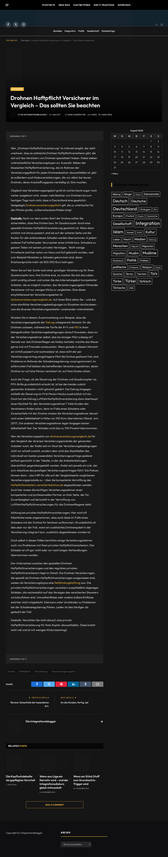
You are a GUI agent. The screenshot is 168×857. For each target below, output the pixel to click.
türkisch (145, 281)
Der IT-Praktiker (104, 5)
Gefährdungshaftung (67, 582)
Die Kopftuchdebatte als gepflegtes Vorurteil (20, 778)
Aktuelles (57, 30)
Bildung (116, 194)
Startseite (48, 5)
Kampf (130, 232)
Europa (118, 216)
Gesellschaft (93, 30)
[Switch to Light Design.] (156, 24)
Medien (140, 239)
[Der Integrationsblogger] (84, 24)
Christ (138, 194)
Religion (147, 267)
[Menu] (7, 5)
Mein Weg (64, 5)
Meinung (152, 239)
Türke (117, 281)
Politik (81, 30)
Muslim (134, 253)
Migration (119, 253)
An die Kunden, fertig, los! (74, 702)
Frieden (141, 216)
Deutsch (120, 200)
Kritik (139, 232)
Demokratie (151, 194)
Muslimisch (118, 260)
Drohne (11, 671)
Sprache (117, 274)
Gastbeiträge (81, 5)
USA (131, 287)
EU (155, 209)
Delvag (50, 322)
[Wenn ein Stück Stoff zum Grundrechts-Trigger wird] (88, 763)
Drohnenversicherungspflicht (43, 205)
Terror (129, 274)
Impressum (124, 5)
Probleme (134, 267)
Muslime (150, 252)
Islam (118, 231)
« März (114, 173)
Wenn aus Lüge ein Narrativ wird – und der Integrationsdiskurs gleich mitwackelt (54, 782)
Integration (70, 30)
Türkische (119, 288)
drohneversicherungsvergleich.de (31, 299)
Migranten (147, 246)
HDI (76, 327)
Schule (158, 267)
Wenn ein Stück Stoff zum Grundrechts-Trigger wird (86, 780)
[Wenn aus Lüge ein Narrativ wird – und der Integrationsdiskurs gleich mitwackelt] (55, 763)
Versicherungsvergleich (63, 671)
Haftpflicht (24, 671)
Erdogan (145, 209)
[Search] (161, 24)
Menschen (120, 246)
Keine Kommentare (77, 115)
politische (119, 267)
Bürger (128, 194)
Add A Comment (54, 804)
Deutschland (125, 208)
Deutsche (138, 201)
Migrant (134, 246)
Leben (116, 239)
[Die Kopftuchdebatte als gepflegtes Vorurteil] (21, 763)
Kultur (150, 232)
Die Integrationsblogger (33, 115)
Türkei (130, 280)
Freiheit (130, 216)
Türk (153, 273)
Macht (127, 239)
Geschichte (152, 216)
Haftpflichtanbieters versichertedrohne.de (37, 485)
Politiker (144, 260)
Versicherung (41, 671)
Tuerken (142, 274)
